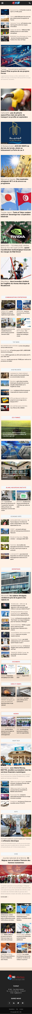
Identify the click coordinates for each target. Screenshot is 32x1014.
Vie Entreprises (5, 592)
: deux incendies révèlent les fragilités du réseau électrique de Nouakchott (15, 283)
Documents (16, 662)
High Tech (3, 765)
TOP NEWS (16, 342)
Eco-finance (16, 417)
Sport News (3, 952)
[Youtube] (22, 1003)
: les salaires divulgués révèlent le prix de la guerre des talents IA (13, 598)
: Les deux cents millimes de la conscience (23, 699)
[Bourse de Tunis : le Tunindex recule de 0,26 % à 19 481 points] (5, 12)
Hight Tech (16, 741)
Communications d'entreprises (16, 297)
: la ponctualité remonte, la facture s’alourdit (19, 654)
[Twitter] (18, 1003)
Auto (3, 309)
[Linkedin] (13, 1003)
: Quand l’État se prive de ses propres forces (15, 71)
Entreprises (16, 569)
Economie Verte (16, 516)
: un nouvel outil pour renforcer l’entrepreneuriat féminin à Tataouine (20, 531)
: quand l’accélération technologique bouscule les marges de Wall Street (16, 249)
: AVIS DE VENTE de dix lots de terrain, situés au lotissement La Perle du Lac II (15, 148)
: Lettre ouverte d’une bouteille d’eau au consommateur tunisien (19, 375)
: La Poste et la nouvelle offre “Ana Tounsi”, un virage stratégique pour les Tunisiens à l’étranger (20, 620)
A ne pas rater (4, 143)
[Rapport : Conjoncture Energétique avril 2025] (8, 669)
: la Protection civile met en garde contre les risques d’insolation (20, 25)
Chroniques (4, 696)
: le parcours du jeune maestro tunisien (20, 634)
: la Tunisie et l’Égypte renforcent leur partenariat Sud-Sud (20, 647)
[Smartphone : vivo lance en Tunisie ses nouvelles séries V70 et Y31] (5, 803)
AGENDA (16, 713)
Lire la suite (4, 896)
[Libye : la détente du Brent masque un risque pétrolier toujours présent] (5, 392)
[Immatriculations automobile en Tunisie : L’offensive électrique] (16, 826)
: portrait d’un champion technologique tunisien (20, 613)
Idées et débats (16, 684)
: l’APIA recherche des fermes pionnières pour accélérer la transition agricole (14, 434)
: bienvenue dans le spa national (8, 701)
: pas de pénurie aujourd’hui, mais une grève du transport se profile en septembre (14, 115)
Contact (21, 1009)
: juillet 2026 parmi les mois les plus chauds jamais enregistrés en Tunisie (20, 18)
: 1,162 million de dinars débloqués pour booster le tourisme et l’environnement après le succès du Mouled (15, 474)
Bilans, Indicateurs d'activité (16, 487)
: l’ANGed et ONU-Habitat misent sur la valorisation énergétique (20, 31)
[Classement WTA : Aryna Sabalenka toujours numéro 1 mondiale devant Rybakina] (24, 908)
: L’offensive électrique (16, 840)
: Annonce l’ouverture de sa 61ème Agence (23, 313)
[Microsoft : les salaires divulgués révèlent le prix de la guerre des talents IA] (16, 583)
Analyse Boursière (5, 499)
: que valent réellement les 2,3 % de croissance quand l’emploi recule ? (20, 641)
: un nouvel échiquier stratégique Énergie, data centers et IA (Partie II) (20, 783)
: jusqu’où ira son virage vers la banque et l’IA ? (19, 400)
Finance (18, 309)
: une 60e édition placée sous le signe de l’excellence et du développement (8, 731)
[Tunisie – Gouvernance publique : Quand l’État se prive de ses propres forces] (16, 56)
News (18, 912)
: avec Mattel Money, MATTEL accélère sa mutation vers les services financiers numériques (16, 770)
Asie (2, 209)
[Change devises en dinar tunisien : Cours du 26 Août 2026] (16, 450)
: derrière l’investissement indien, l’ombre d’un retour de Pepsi (20, 38)
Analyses (3, 66)
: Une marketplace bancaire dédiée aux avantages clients (23, 332)
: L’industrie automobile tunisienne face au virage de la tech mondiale (20, 796)
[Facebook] (9, 1003)
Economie (3, 110)
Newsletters (12, 1009)
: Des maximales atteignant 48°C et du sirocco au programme (14, 181)
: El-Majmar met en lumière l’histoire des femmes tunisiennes (16, 860)
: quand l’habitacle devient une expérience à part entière (8, 313)
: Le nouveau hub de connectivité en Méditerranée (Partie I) (18, 790)
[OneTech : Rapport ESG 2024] (24, 669)
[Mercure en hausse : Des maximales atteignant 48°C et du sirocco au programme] (16, 166)
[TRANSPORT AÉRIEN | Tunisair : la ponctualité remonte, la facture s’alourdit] (5, 654)
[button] (29, 3)
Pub (17, 1009)
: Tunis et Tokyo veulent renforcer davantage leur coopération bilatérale (16, 214)
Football (3, 932)
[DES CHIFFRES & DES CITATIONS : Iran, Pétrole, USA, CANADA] (5, 408)
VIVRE (16, 854)
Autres (2, 176)
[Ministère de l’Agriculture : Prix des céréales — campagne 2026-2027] (5, 539)
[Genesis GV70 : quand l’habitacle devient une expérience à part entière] (8, 305)
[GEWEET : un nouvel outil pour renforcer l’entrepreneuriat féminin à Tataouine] (5, 531)
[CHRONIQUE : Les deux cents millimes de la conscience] (24, 692)
